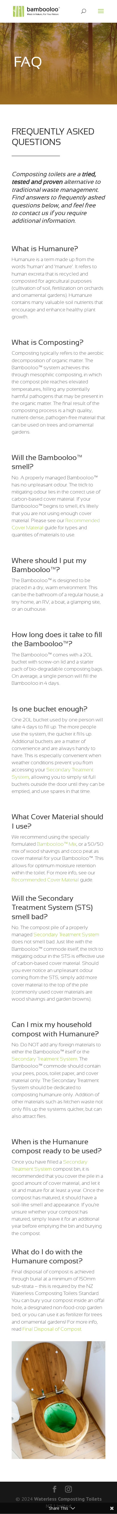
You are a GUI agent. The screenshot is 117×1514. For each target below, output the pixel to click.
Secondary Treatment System (66, 934)
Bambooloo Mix (56, 844)
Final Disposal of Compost (51, 1329)
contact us (33, 213)
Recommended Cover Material (45, 880)
